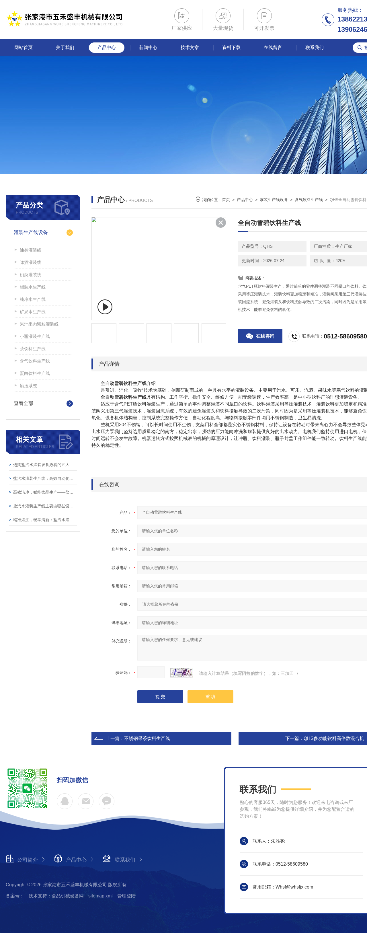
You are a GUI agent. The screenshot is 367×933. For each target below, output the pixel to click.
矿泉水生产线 (33, 311)
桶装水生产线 (33, 287)
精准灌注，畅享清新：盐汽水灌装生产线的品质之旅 (45, 519)
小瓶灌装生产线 (35, 336)
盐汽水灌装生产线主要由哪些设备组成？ (45, 506)
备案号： (15, 895)
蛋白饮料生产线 (35, 373)
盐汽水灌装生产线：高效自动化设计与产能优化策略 (45, 478)
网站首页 (23, 47)
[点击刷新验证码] (181, 672)
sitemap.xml (100, 895)
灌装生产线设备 (31, 232)
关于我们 (65, 47)
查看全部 (23, 403)
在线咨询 (265, 336)
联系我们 (314, 47)
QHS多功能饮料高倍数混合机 (334, 738)
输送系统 (28, 385)
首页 (226, 199)
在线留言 (273, 47)
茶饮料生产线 (33, 348)
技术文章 (190, 47)
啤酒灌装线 (30, 262)
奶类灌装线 (30, 274)
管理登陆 (126, 895)
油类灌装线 (30, 250)
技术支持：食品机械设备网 (56, 895)
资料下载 (231, 47)
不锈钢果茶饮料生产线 (147, 738)
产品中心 (106, 47)
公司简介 (27, 860)
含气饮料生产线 (35, 361)
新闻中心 (148, 47)
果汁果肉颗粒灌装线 (39, 324)
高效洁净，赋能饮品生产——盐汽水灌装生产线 (45, 492)
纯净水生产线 (33, 299)
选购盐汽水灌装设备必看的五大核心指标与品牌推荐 (45, 464)
